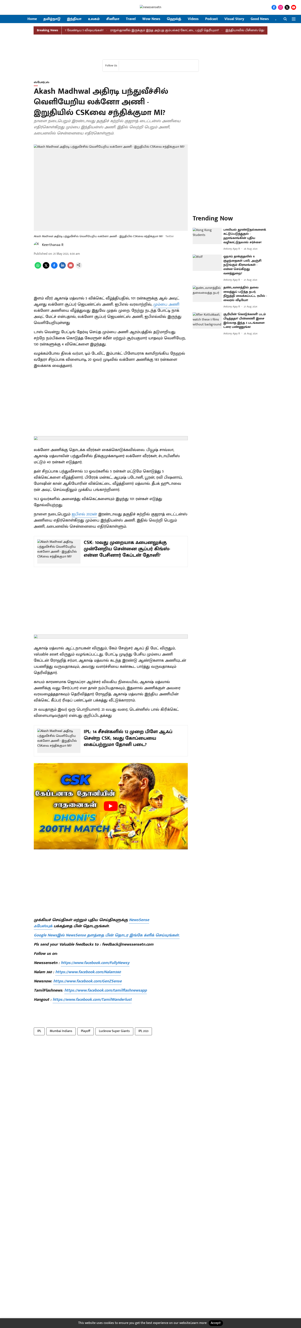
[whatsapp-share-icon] (38, 267)
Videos (193, 19)
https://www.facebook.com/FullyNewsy (95, 962)
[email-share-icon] (70, 267)
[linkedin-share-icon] (62, 267)
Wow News (151, 19)
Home (32, 19)
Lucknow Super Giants (114, 1031)
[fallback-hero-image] (207, 236)
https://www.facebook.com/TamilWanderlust (92, 999)
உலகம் (94, 19)
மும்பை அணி (166, 304)
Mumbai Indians (61, 1031)
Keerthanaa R (52, 245)
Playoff (85, 1031)
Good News (260, 19)
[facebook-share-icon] (54, 267)
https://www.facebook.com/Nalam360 (88, 971)
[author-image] (37, 245)
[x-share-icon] (46, 267)
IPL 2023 (143, 1031)
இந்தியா (74, 19)
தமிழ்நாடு (51, 19)
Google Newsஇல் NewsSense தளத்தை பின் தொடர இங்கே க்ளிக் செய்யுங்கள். (107, 935)
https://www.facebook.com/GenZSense (87, 981)
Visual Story (234, 19)
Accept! (216, 1323)
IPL (39, 1031)
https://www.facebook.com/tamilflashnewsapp (105, 990)
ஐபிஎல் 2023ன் (84, 514)
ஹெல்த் (174, 19)
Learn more (199, 1323)
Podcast (211, 19)
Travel (131, 19)
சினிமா (112, 19)
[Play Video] (111, 806)
